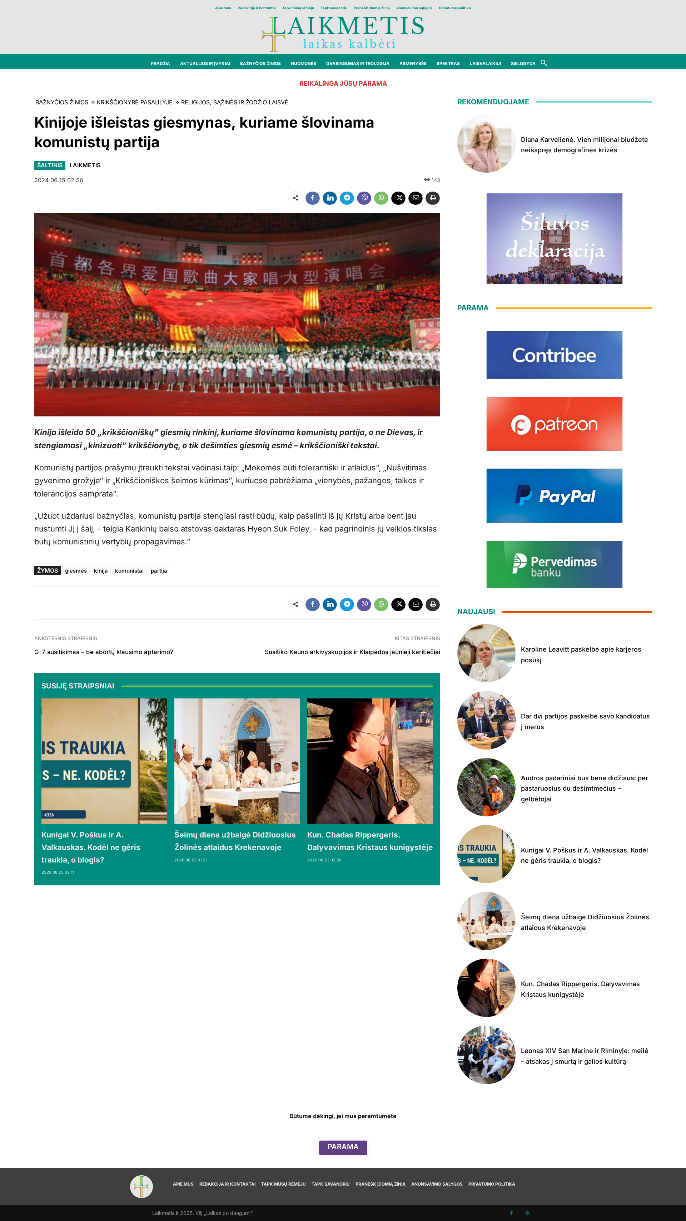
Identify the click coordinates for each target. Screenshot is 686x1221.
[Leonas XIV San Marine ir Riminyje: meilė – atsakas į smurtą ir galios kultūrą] (486, 1054)
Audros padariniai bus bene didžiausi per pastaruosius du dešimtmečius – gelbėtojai (584, 788)
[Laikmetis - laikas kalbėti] (343, 33)
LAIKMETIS (85, 165)
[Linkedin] (330, 198)
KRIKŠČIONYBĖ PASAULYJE (135, 102)
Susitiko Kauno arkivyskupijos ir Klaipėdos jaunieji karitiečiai (352, 652)
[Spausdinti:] (433, 198)
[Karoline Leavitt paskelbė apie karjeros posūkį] (486, 653)
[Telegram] (347, 198)
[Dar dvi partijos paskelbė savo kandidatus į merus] (486, 720)
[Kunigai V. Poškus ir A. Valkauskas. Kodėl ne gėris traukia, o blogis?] (104, 761)
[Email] (415, 198)
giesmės (76, 570)
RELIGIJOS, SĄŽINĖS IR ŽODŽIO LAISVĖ (234, 102)
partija (159, 570)
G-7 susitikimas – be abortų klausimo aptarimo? (103, 652)
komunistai (129, 570)
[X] (398, 198)
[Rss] (527, 1213)
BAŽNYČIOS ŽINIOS (61, 102)
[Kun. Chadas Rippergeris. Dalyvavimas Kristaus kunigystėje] (370, 761)
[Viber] (364, 198)
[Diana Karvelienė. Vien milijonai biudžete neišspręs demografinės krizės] (486, 143)
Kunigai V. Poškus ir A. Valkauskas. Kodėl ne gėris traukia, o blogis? (90, 847)
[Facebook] (312, 198)
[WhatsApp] (381, 198)
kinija (101, 570)
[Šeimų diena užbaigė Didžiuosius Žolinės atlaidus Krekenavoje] (237, 761)
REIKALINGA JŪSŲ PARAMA (343, 83)
